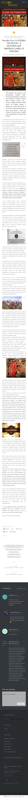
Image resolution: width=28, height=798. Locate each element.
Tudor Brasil (11, 54)
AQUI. (20, 512)
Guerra (5, 36)
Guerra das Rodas (13, 36)
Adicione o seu (21, 588)
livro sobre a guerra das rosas (14, 554)
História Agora (7, 741)
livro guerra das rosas (13, 552)
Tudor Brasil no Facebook (13, 757)
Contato (6, 728)
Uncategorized (18, 37)
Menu (24, 2)
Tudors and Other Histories (10, 751)
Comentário (20, 703)
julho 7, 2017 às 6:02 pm (14, 645)
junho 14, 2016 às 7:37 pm (14, 631)
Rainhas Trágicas (7, 746)
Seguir (6, 779)
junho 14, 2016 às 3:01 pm (15, 614)
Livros (11, 37)
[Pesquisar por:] (14, 719)
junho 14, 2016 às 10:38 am (15, 596)
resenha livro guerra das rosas (14, 556)
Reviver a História (7, 749)
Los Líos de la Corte (8, 743)
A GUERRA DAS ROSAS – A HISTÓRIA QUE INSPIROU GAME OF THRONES (14, 546)
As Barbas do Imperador (9, 738)
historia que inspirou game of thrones (14, 549)
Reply (25, 595)
